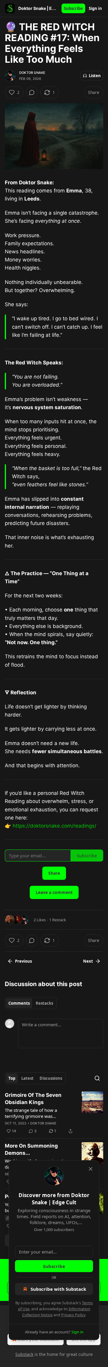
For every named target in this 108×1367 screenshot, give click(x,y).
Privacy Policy (73, 1314)
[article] (54, 1113)
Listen (95, 75)
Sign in (95, 8)
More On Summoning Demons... (31, 1149)
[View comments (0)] (32, 92)
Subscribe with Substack (58, 1289)
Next (88, 961)
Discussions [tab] (51, 1078)
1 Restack (57, 919)
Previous (23, 961)
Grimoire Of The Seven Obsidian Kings (33, 1098)
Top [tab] (11, 1078)
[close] (90, 1169)
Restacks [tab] (44, 1003)
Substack (24, 1354)
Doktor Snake (32, 73)
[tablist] (31, 1003)
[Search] (97, 1078)
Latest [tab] (27, 1078)
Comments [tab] (19, 1003)
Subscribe (73, 8)
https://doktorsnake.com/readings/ (54, 826)
